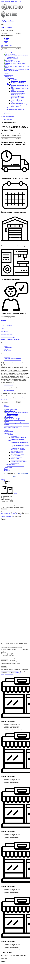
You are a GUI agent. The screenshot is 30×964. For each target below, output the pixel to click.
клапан (6, 41)
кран (5, 42)
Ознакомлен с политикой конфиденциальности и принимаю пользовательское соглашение (10, 663)
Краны (2, 328)
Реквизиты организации (17, 82)
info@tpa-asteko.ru (7, 21)
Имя (2, 498)
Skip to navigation (6, 1)
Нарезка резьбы (15, 102)
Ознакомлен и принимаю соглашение (13, 507)
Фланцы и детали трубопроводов (10, 339)
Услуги (9, 84)
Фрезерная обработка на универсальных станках (17, 96)
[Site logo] (12, 10)
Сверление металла (16, 100)
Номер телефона (5, 499)
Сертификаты (14, 79)
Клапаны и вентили (6, 325)
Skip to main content (16, 1)
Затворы (3, 322)
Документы (10, 78)
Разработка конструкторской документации (19, 105)
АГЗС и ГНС (4, 331)
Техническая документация (18, 81)
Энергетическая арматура (8, 337)
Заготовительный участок (18, 103)
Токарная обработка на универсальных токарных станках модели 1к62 (18, 93)
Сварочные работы (16, 99)
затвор (6, 39)
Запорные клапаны (12, 57)
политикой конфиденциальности (11, 515)
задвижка (6, 38)
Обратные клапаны (12, 58)
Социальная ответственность (15, 109)
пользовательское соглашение (9, 513)
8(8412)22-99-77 (6, 27)
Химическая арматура (7, 334)
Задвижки (3, 320)
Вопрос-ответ (11, 107)
